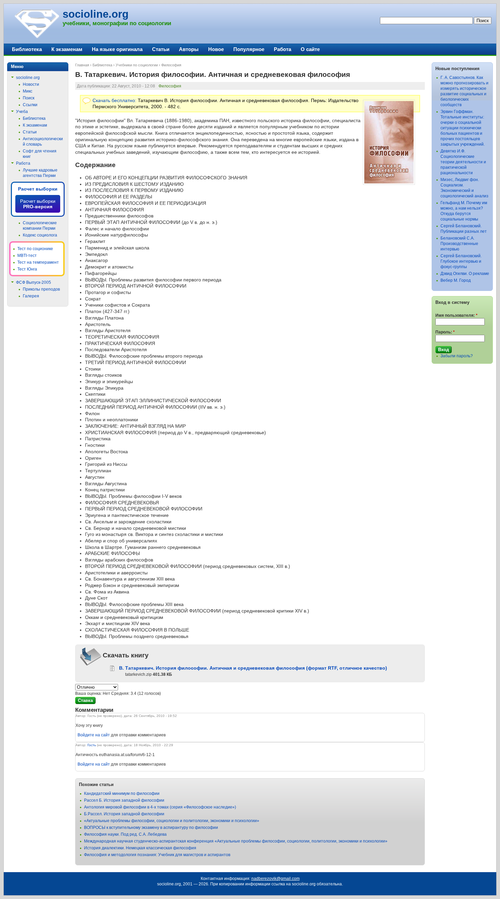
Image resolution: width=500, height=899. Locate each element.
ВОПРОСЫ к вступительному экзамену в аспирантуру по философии (151, 827)
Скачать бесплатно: (114, 100)
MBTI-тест (27, 255)
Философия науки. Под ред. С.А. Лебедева (125, 834)
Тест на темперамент (38, 262)
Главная (82, 65)
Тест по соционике (35, 248)
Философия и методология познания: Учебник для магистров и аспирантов (157, 854)
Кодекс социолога (40, 235)
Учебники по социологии (137, 65)
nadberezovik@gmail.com (275, 878)
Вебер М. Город (455, 280)
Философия (171, 65)
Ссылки (30, 104)
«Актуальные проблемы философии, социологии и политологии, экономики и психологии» (171, 820)
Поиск (28, 98)
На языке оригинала (117, 49)
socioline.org (96, 14)
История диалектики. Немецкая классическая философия (140, 848)
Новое (216, 49)
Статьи (160, 49)
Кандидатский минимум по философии (122, 793)
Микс (27, 91)
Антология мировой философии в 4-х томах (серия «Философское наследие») (160, 807)
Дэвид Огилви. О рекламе (464, 273)
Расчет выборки (37, 189)
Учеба (22, 111)
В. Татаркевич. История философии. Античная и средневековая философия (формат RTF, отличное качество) (253, 668)
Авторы (189, 49)
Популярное (248, 49)
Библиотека (102, 65)
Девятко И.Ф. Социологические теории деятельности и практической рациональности (463, 162)
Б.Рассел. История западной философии (124, 814)
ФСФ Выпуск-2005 (33, 282)
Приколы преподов (41, 289)
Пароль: (445, 332)
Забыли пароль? (456, 356)
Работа (282, 49)
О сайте (310, 49)
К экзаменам (66, 49)
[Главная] (36, 37)
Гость (91, 745)
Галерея (31, 296)
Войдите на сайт (94, 735)
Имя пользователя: (456, 315)
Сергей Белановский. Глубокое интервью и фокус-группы (461, 261)
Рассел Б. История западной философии (124, 800)
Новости (31, 84)
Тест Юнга (27, 269)
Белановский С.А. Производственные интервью (459, 243)
